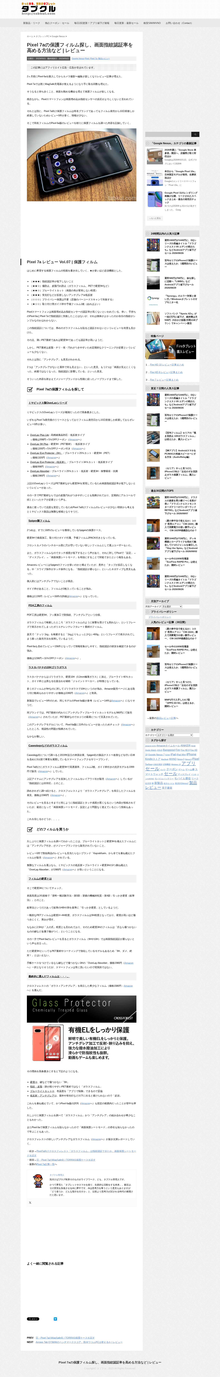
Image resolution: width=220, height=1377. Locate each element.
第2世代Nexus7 (182, 783)
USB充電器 (157, 764)
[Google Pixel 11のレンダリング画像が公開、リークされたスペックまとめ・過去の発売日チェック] (155, 206)
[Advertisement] (54, 230)
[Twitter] (30, 1202)
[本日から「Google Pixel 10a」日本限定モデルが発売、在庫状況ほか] (155, 184)
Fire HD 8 (185, 750)
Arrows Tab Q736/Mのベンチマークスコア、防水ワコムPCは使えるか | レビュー (79, 1342)
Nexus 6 (188, 759)
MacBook (164, 759)
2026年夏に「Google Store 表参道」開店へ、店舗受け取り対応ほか (180, 153)
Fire (178, 749)
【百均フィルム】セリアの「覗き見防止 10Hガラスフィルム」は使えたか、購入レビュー (180, 436)
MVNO (173, 759)
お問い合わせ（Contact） (179, 23)
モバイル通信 (182, 778)
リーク (195, 778)
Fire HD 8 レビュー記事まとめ (166, 372)
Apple (193, 746)
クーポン (172, 769)
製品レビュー (104, 58)
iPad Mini (181, 754)
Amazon (73, 439)
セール (170, 773)
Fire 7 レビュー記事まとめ (164, 379)
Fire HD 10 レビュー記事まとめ (167, 364)
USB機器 (167, 764)
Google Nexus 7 (156, 754)
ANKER (186, 745)
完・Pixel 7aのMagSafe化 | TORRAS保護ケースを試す (66, 1159)
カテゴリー (151, 735)
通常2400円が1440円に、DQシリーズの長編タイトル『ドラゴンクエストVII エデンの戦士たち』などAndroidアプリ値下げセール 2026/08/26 (180, 246)
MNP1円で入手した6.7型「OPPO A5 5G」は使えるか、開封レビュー (180, 702)
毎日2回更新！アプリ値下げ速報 (91, 23)
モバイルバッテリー (164, 778)
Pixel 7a (93, 58)
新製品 (158, 783)
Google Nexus (78, 58)
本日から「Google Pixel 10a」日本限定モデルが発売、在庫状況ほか (181, 174)
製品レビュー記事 (166, 718)
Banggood (169, 750)
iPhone (191, 754)
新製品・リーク (31, 23)
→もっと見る (155, 218)
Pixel (87, 58)
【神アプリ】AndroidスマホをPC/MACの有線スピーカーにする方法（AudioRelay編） (180, 453)
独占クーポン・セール (57, 23)
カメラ (163, 770)
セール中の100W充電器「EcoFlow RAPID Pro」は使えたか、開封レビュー (181, 561)
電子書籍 (167, 787)
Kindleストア (152, 759)
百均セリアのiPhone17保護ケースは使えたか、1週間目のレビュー (181, 263)
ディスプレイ (184, 774)
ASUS (159, 750)
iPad (173, 754)
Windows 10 (176, 764)
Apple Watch (150, 750)
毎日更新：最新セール (126, 23)
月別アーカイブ (153, 606)
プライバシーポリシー (159, 617)
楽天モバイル (169, 783)
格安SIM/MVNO (152, 23)
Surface (149, 764)
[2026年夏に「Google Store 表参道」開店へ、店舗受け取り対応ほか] (155, 163)
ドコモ (193, 774)
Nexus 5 (180, 759)
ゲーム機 (189, 769)
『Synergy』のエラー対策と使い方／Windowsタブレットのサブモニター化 (181, 299)
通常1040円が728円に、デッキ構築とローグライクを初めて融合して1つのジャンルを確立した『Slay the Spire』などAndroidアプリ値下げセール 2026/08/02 (181, 545)
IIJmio (167, 755)
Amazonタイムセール (168, 745)
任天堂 (148, 783)
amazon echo (150, 746)
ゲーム (181, 769)
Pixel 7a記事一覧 (46, 1164)
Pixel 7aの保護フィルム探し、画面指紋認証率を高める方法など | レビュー (110, 1362)
